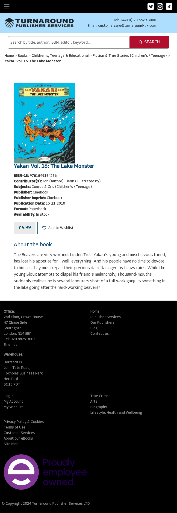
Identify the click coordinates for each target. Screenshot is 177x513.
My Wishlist (13, 407)
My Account (13, 402)
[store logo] (39, 23)
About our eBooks (18, 439)
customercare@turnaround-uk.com (127, 26)
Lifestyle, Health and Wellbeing (116, 413)
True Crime (99, 396)
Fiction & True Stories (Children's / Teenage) (130, 56)
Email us (10, 345)
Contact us (99, 334)
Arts (93, 402)
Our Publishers (102, 323)
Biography (98, 407)
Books (23, 56)
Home (10, 56)
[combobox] (69, 42)
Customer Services (19, 433)
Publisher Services (105, 317)
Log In (9, 396)
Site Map (11, 444)
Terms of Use (14, 427)
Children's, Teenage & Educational (61, 56)
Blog (93, 328)
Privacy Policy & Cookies (24, 422)
